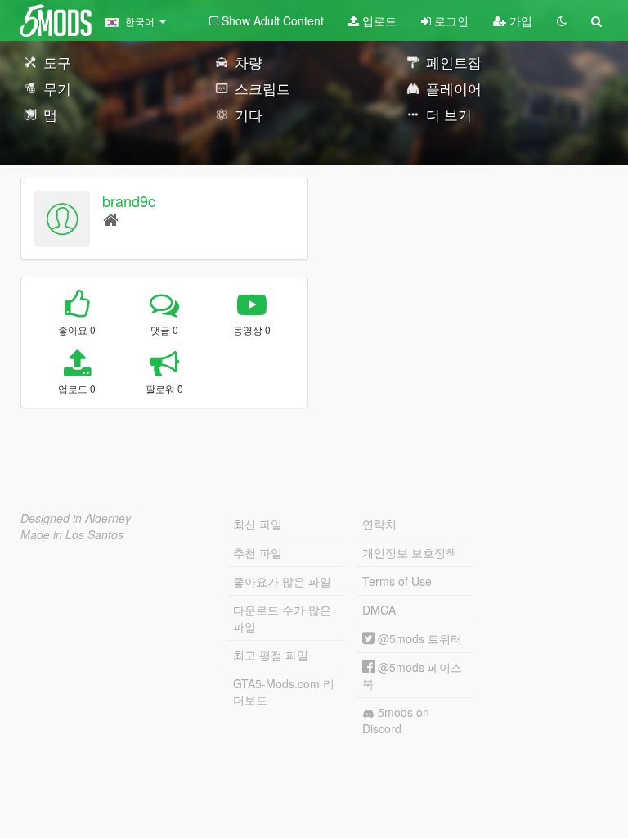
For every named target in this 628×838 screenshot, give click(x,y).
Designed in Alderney (75, 518)
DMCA (379, 609)
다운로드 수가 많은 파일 (282, 617)
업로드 (378, 20)
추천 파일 (257, 552)
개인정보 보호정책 (409, 552)
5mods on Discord (395, 720)
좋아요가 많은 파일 (282, 581)
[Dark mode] (562, 20)
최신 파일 (257, 524)
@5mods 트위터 (418, 638)
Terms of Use (397, 581)
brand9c (128, 200)
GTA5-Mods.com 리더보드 (283, 691)
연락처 (379, 524)
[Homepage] (110, 219)
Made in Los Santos (71, 534)
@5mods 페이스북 (412, 675)
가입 (519, 20)
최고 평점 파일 (270, 655)
